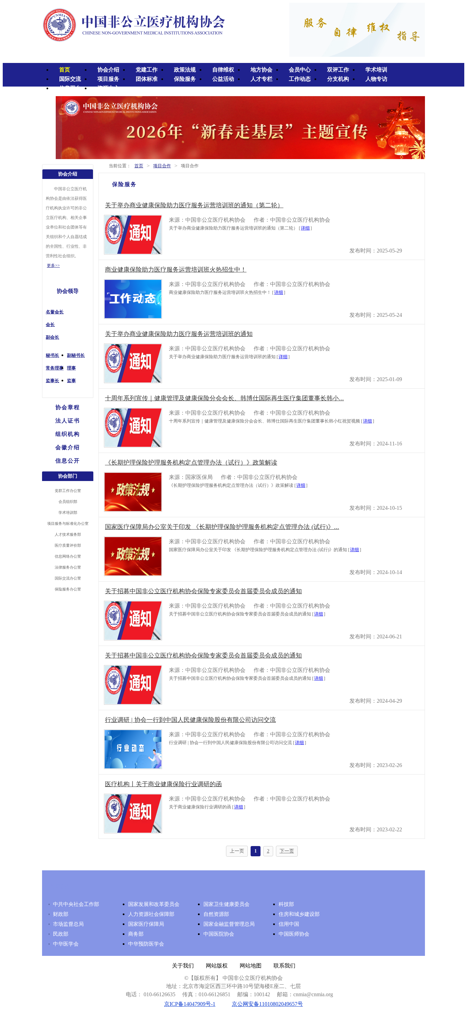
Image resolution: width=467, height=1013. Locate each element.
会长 (50, 324)
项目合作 (162, 165)
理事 (71, 368)
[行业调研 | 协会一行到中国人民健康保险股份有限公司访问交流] (133, 767)
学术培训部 (67, 512)
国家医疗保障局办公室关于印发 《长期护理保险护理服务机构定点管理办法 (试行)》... (222, 526)
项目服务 (108, 79)
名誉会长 (55, 311)
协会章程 (67, 407)
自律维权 (223, 70)
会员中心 (300, 70)
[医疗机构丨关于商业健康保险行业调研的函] (133, 831)
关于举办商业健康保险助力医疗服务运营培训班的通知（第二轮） (194, 205)
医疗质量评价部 (68, 545)
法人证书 (67, 421)
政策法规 (185, 70)
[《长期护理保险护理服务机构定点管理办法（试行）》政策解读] (133, 510)
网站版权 (217, 966)
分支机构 (338, 79)
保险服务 (185, 79)
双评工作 (338, 70)
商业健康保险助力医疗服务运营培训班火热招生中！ (175, 269)
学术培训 (376, 70)
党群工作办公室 (68, 491)
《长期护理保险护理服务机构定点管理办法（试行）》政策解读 (191, 462)
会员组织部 (67, 501)
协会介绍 (108, 70)
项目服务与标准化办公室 (68, 523)
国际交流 (70, 79)
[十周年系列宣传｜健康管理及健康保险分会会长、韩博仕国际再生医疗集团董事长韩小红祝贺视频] (133, 446)
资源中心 (108, 88)
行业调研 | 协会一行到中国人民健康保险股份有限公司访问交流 (190, 719)
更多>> (53, 265)
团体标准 (147, 79)
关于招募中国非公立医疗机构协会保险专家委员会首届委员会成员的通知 (203, 591)
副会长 (52, 337)
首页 (64, 70)
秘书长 (52, 355)
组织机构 (67, 434)
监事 (71, 380)
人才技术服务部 (68, 534)
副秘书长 (76, 355)
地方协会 (261, 70)
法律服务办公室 (68, 567)
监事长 (52, 380)
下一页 (287, 851)
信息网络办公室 (68, 556)
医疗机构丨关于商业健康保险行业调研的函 (163, 784)
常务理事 (55, 368)
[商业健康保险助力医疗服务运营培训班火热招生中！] (133, 317)
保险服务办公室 (68, 589)
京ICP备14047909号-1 (189, 1004)
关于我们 (183, 966)
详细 (305, 228)
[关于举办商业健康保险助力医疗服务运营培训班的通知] (133, 381)
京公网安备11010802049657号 (267, 1004)
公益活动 (223, 79)
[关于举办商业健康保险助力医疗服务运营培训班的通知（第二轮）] (133, 253)
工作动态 (300, 79)
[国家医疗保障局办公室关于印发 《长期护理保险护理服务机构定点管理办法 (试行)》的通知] (133, 574)
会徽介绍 (67, 447)
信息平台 (70, 88)
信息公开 (67, 461)
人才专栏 (261, 79)
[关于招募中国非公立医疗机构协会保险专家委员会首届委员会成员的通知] (133, 638)
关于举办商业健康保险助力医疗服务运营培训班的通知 (179, 333)
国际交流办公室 (68, 578)
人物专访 (376, 79)
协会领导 (68, 291)
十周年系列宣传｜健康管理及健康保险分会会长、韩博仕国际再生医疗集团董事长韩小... (224, 398)
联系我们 (284, 966)
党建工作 (147, 70)
